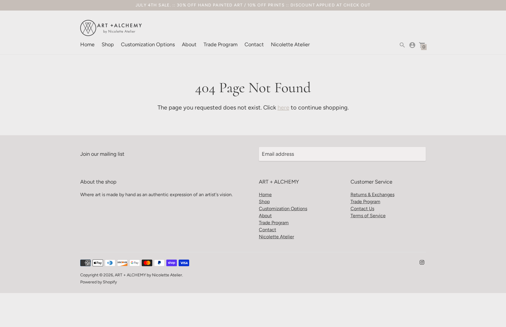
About (189, 44)
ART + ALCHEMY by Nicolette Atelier (148, 275)
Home (87, 44)
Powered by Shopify (98, 282)
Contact (254, 44)
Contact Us (362, 208)
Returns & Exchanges (372, 194)
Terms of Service (368, 215)
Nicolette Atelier (290, 44)
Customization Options (148, 44)
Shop (108, 44)
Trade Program (220, 44)
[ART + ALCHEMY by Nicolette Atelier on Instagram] (422, 261)
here (283, 107)
